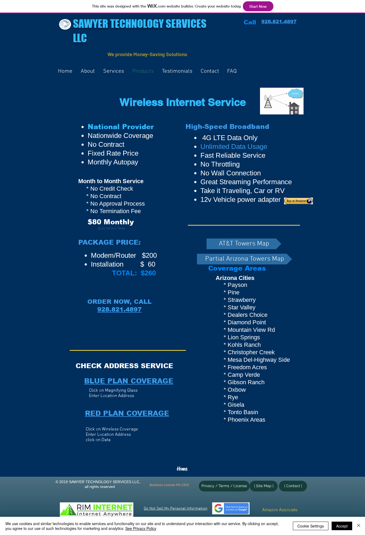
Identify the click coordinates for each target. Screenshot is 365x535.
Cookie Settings (310, 526)
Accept (342, 526)
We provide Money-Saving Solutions (147, 54)
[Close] (358, 526)
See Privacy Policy (140, 528)
